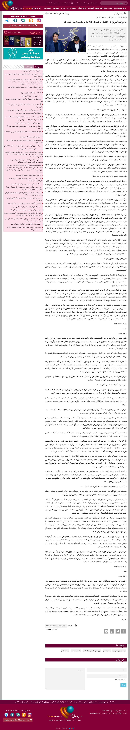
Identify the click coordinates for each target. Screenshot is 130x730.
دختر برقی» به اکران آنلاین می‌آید (31, 95)
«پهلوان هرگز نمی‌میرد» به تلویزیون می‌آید (28, 113)
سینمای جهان (108, 8)
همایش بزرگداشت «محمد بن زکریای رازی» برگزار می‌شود (24, 203)
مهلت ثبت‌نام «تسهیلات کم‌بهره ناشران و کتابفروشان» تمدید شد (24, 100)
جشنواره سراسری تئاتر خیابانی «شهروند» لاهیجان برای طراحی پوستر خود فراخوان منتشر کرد (24, 193)
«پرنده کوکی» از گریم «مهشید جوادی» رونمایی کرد (25, 210)
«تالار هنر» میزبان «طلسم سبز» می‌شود (29, 119)
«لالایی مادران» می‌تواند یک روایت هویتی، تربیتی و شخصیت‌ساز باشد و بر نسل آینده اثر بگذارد (27, 161)
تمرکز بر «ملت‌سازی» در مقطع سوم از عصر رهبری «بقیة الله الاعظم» (24, 127)
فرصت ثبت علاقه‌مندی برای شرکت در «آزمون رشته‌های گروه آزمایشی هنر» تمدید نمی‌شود (24, 219)
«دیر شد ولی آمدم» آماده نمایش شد (30, 137)
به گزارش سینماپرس (119, 46)
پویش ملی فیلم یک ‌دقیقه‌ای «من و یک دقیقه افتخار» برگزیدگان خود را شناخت (26, 179)
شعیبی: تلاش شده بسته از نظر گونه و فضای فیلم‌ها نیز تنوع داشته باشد (24, 199)
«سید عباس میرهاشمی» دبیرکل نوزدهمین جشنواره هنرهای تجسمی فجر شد (24, 141)
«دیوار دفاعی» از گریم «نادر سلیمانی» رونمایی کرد (26, 224)
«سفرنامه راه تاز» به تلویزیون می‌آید (30, 92)
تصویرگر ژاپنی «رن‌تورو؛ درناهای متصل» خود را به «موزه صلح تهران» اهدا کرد (24, 75)
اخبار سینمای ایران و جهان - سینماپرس (27, 5)
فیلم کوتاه (91, 8)
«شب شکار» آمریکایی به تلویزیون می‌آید (29, 149)
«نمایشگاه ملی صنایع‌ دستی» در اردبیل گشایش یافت (25, 184)
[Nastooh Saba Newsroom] (71, 728)
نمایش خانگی (82, 8)
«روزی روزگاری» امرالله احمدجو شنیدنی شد (28, 123)
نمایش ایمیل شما (119, 679)
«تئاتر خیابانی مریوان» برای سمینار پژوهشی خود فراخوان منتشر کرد (25, 88)
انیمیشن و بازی (71, 8)
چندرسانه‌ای (19, 701)
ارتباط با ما (56, 3)
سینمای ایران (118, 8)
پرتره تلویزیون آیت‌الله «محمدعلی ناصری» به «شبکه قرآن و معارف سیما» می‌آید (25, 228)
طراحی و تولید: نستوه (62, 728)
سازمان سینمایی (76, 651)
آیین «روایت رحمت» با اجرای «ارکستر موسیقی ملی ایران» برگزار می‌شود (25, 105)
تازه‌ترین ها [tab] (38, 66)
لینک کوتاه (70, 626)
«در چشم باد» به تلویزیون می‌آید (31, 70)
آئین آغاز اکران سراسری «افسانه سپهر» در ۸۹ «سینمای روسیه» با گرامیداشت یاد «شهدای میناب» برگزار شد (23, 214)
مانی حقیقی (106, 651)
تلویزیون (62, 8)
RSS (79, 720)
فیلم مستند (98, 8)
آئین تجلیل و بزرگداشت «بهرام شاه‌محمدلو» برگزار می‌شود (24, 110)
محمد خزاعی (65, 651)
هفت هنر (56, 8)
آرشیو (51, 720)
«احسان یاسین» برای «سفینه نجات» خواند (28, 175)
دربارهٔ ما (65, 3)
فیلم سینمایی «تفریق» (119, 651)
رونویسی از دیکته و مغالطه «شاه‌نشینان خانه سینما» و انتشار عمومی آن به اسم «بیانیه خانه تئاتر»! (24, 188)
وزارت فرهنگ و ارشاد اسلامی (91, 651)
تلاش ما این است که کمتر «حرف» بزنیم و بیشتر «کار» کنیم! (23, 116)
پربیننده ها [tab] (29, 66)
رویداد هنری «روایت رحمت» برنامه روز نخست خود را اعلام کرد (22, 145)
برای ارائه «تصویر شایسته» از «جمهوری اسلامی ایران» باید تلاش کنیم (23, 132)
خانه (124, 8)
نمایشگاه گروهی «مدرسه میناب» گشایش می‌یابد (26, 206)
